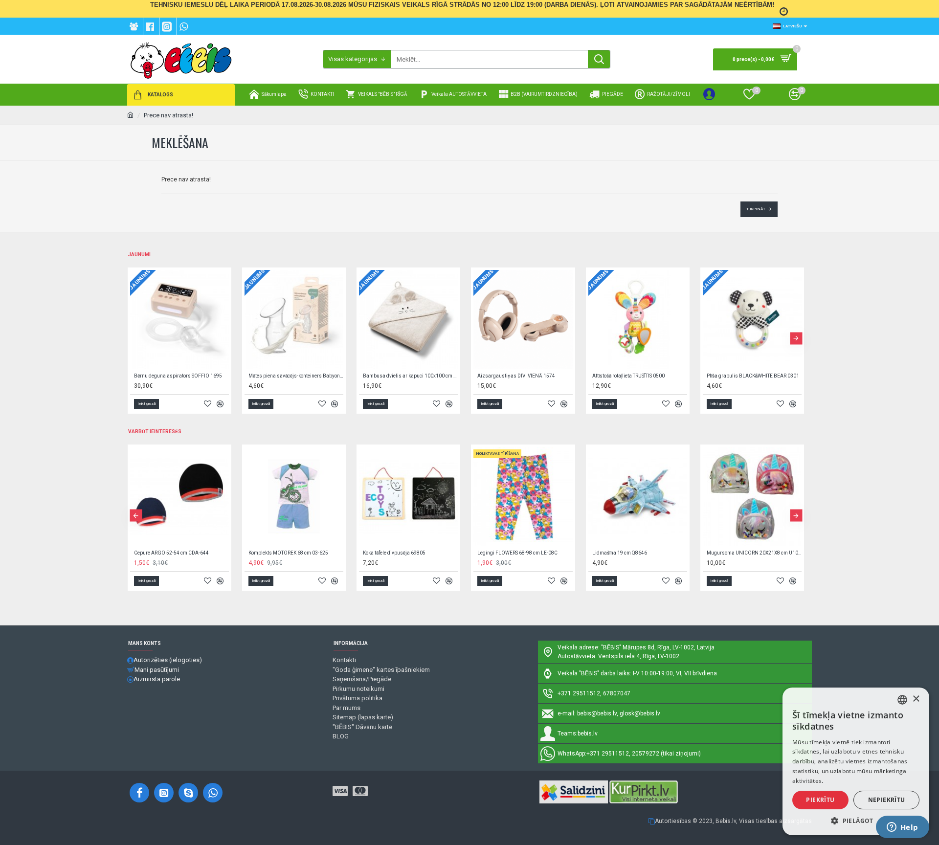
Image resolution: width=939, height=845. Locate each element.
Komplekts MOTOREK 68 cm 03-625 (288, 553)
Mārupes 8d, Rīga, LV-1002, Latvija (669, 647)
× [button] (915, 699)
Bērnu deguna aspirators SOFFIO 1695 (178, 375)
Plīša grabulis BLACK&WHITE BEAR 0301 (753, 375)
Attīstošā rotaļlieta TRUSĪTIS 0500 (628, 375)
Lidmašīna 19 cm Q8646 (619, 553)
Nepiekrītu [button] (886, 800)
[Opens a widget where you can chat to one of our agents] (902, 828)
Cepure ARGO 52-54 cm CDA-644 (171, 553)
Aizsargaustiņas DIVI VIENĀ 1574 (516, 375)
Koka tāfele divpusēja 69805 (394, 553)
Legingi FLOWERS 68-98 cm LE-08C (517, 553)
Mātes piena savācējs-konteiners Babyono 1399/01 (295, 375)
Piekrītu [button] (820, 800)
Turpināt (755, 209)
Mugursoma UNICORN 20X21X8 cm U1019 (754, 553)
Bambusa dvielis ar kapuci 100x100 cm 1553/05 (410, 375)
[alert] (855, 761)
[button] (136, 338)
